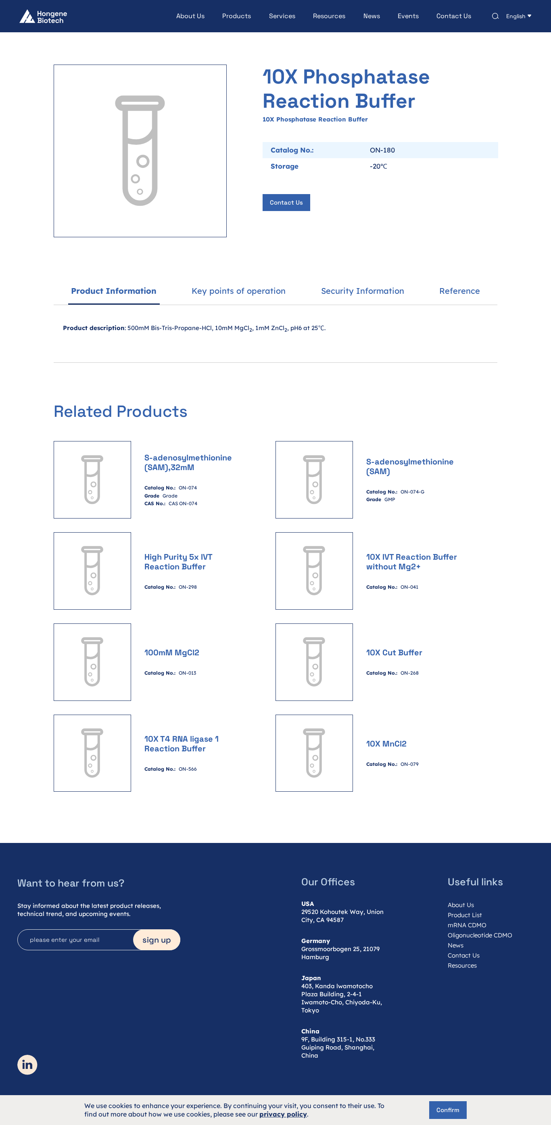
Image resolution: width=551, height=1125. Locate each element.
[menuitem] (182, 16)
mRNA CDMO (467, 925)
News (371, 16)
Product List (465, 915)
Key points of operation (239, 291)
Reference (459, 291)
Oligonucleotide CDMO (480, 935)
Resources (329, 16)
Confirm (447, 1110)
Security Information (362, 291)
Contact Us (453, 16)
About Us (190, 16)
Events (408, 16)
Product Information (114, 291)
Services (282, 16)
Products (236, 16)
